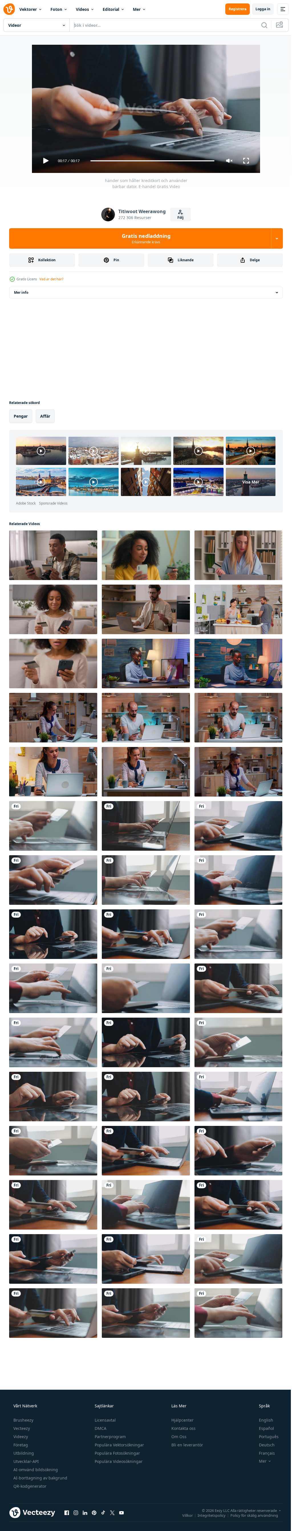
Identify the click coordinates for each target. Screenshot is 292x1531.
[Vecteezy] (9, 9)
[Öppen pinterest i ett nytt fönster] (94, 1512)
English (262, 1420)
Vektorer (28, 9)
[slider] (150, 160)
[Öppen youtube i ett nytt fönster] (121, 1512)
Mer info (21, 292)
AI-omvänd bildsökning (35, 1469)
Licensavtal (104, 1420)
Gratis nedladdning (143, 238)
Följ (178, 217)
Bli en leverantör (186, 1445)
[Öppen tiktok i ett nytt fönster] (103, 1512)
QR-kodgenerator (29, 1486)
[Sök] (260, 25)
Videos (82, 9)
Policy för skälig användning (250, 1515)
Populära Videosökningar (118, 1461)
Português (265, 1436)
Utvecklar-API (25, 1461)
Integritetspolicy (207, 1515)
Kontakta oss (183, 1428)
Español (262, 1428)
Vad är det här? (51, 279)
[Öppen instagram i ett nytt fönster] (76, 1512)
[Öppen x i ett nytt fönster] (112, 1512)
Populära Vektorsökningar (118, 1445)
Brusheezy (23, 1420)
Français (263, 1453)
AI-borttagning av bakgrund (40, 1478)
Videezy (20, 1436)
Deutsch (263, 1445)
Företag (20, 1445)
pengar (21, 416)
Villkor (183, 1515)
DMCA (100, 1428)
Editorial (111, 9)
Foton (56, 9)
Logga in (258, 9)
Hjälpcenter (182, 1420)
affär (45, 416)
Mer (137, 9)
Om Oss (178, 1436)
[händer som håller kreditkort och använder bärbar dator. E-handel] (53, 826)
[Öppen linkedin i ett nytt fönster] (85, 1512)
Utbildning (23, 1453)
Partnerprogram (109, 1436)
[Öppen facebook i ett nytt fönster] (66, 1512)
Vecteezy (21, 1428)
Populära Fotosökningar (116, 1453)
